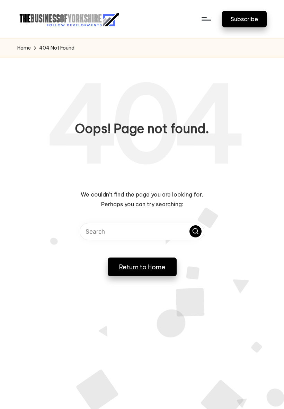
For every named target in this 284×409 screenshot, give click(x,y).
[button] (244, 19)
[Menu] (206, 19)
